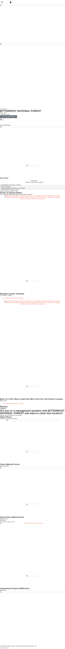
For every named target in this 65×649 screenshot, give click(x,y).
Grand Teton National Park (12, 517)
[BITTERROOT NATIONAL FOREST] (32, 185)
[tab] (3, 408)
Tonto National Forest (10, 464)
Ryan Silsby (4, 178)
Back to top (5, 648)
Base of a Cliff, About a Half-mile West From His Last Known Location (31, 399)
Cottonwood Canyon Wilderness (14, 588)
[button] (2, 2)
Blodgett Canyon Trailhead (12, 294)
